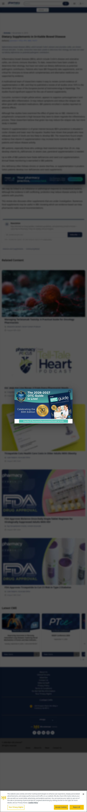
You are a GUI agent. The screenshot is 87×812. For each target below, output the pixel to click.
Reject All (76, 807)
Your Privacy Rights (16, 807)
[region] (43, 801)
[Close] (83, 794)
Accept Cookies (61, 807)
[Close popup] (69, 391)
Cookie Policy (33, 803)
